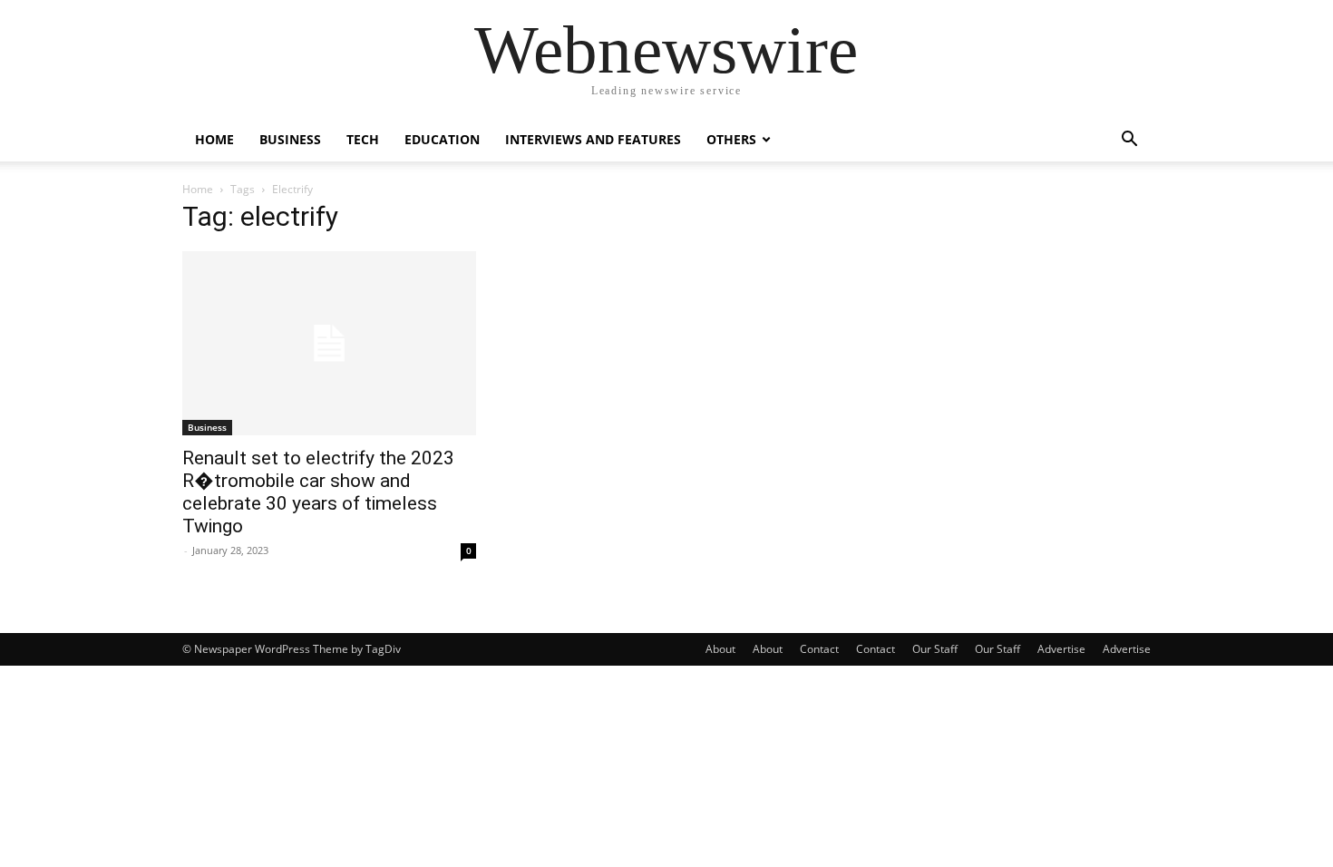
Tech (362, 139)
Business (290, 139)
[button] (1129, 141)
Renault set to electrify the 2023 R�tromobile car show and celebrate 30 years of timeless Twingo (318, 492)
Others (731, 139)
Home (214, 139)
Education (442, 139)
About (720, 649)
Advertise (1061, 649)
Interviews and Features (593, 139)
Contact (819, 649)
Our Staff (935, 649)
